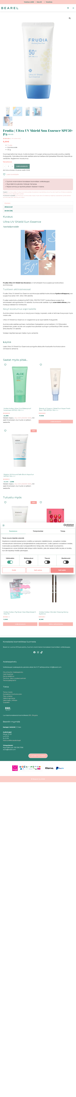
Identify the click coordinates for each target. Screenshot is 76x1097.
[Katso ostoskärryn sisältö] (68, 8)
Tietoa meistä (7, 692)
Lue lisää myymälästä (38, 756)
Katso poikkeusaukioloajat (12, 740)
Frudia (9, 145)
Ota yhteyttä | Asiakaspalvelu (13, 672)
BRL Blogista (33, 715)
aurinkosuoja (19, 195)
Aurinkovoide (27, 195)
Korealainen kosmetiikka (39, 192)
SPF (12, 197)
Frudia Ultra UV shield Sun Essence (45, 195)
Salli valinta (38, 570)
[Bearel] (10, 8)
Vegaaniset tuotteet (18, 194)
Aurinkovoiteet (12, 192)
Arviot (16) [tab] (9, 211)
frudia (33, 195)
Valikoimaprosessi (9, 698)
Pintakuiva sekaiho (66, 192)
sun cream (22, 197)
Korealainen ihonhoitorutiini (12, 694)
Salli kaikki (62, 570)
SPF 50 (16, 197)
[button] (70, 18)
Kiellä (14, 570)
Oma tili (39, 2)
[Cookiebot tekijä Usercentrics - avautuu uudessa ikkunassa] (65, 525)
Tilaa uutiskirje (7, 696)
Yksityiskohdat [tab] (38, 531)
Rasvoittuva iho (7, 194)
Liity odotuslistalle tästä (22, 418)
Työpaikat (6, 702)
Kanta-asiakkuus (8, 676)
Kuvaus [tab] (7, 203)
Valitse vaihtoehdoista (56, 624)
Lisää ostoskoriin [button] (56, 421)
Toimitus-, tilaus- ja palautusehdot (14, 678)
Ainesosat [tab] (9, 207)
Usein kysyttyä (8, 674)
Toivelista (49, 2)
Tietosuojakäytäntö (9, 680)
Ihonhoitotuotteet (26, 192)
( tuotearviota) (16, 138)
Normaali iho (56, 192)
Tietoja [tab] (62, 531)
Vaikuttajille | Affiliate (10, 700)
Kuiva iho (49, 192)
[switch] (28, 562)
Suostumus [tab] (13, 531)
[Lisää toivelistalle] (5, 364)
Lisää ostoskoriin (22, 166)
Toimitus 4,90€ (29, 2)
